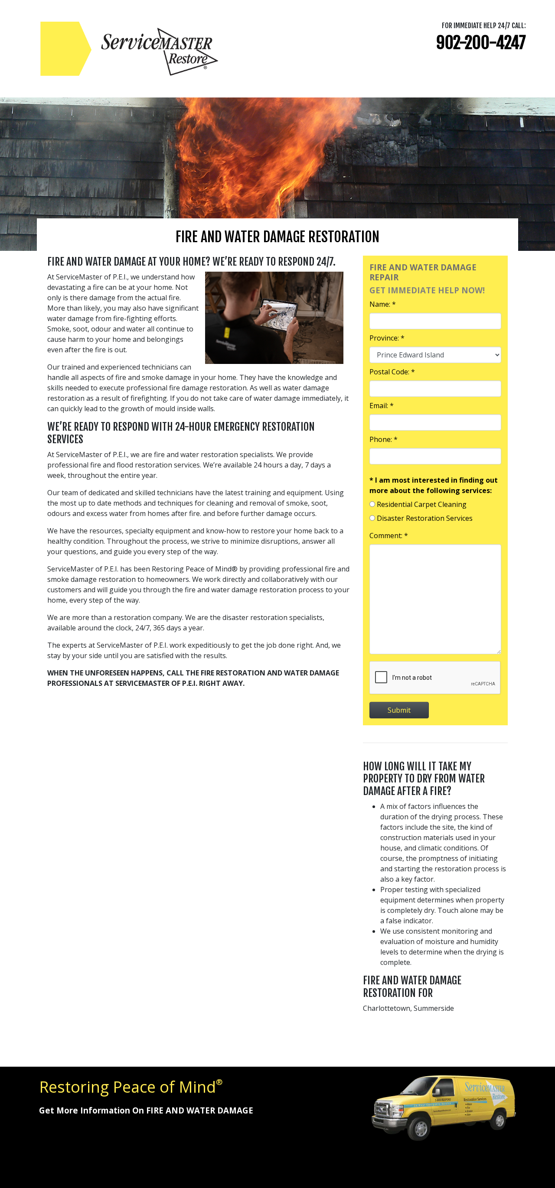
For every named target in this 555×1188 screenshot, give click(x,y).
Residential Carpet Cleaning (422, 504)
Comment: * (388, 535)
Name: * (382, 304)
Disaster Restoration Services (425, 518)
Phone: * (383, 439)
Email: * (381, 405)
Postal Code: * (392, 372)
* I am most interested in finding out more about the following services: (433, 485)
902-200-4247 (481, 42)
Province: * (387, 338)
